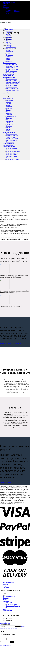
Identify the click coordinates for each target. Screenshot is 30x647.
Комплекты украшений (13, 82)
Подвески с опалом (12, 88)
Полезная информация (13, 11)
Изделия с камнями (9, 77)
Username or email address (8, 634)
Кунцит (8, 42)
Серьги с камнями (11, 80)
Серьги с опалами (11, 87)
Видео (5, 5)
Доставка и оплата (9, 2)
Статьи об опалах (11, 10)
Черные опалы (10, 67)
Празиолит (9, 51)
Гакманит (9, 37)
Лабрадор (9, 43)
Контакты (6, 7)
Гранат (8, 40)
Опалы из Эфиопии (9, 63)
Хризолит (9, 56)
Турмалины (9, 55)
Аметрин (9, 34)
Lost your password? (5, 645)
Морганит (9, 50)
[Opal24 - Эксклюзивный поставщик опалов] (5, 22)
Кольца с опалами (11, 85)
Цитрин (8, 59)
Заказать (18, 626)
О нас (8, 13)
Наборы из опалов (11, 71)
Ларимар (9, 45)
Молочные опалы (11, 64)
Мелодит (9, 48)
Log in (12, 642)
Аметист (8, 32)
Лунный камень (11, 47)
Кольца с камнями (11, 79)
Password (3, 639)
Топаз (8, 53)
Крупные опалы (8, 75)
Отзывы (5, 3)
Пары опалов (10, 72)
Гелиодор (9, 39)
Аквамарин (9, 31)
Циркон (8, 58)
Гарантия (9, 8)
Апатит (8, 35)
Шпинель (9, 61)
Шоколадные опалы (12, 66)
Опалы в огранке (8, 74)
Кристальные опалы (12, 69)
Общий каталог (8, 29)
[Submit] (3, 30)
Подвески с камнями (12, 83)
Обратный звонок (5, 623)
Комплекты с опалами (12, 90)
